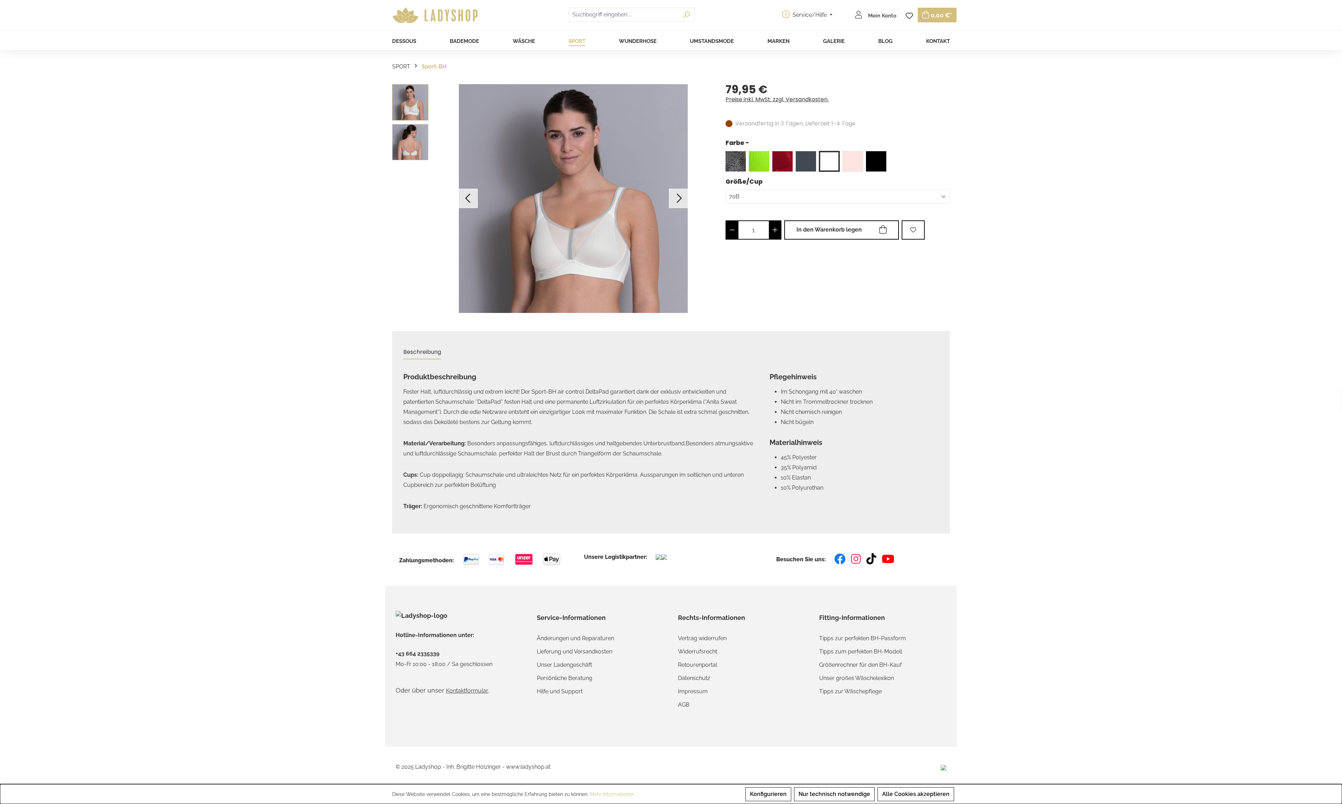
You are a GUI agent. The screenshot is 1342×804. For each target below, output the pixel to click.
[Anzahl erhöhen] (775, 230)
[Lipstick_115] (782, 161)
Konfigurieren (768, 794)
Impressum (693, 691)
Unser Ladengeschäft (564, 665)
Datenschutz (694, 678)
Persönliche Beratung (564, 678)
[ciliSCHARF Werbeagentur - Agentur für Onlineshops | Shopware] (943, 767)
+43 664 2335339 (417, 654)
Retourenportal (697, 665)
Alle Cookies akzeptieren (916, 794)
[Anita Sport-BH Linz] (573, 198)
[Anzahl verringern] (732, 230)
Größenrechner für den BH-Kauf (860, 665)
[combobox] (624, 15)
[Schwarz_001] (876, 161)
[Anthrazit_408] (805, 161)
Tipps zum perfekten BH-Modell (860, 651)
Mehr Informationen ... (614, 794)
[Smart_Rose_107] (852, 161)
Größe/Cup (744, 181)
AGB (684, 704)
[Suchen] (686, 15)
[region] (552, 198)
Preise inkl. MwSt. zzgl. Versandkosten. (777, 99)
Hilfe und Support (560, 691)
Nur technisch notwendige (834, 794)
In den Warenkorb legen (829, 229)
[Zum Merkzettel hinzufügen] (913, 230)
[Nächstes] (678, 198)
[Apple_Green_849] (759, 161)
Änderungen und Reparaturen (575, 638)
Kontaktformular (467, 690)
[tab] (422, 352)
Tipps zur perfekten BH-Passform (862, 638)
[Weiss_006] (829, 161)
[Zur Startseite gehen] (436, 15)
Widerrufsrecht (697, 651)
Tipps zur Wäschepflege (850, 691)
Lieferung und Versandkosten (574, 651)
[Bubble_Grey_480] (735, 161)
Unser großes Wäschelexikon (856, 678)
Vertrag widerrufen (702, 638)
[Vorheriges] (468, 198)
